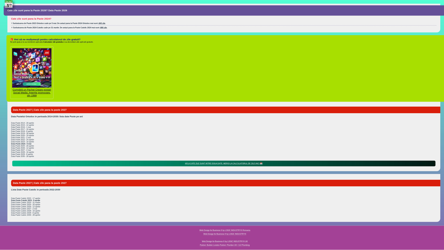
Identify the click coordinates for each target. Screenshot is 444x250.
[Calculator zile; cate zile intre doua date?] (9, 7)
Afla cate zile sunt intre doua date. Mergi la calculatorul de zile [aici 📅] (224, 163)
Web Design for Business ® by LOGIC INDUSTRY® (224, 234)
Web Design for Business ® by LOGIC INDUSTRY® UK (225, 241)
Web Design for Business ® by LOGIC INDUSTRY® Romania (224, 230)
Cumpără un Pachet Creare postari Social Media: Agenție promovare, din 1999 (32, 92)
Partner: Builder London (209, 245)
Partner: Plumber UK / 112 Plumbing (235, 245)
